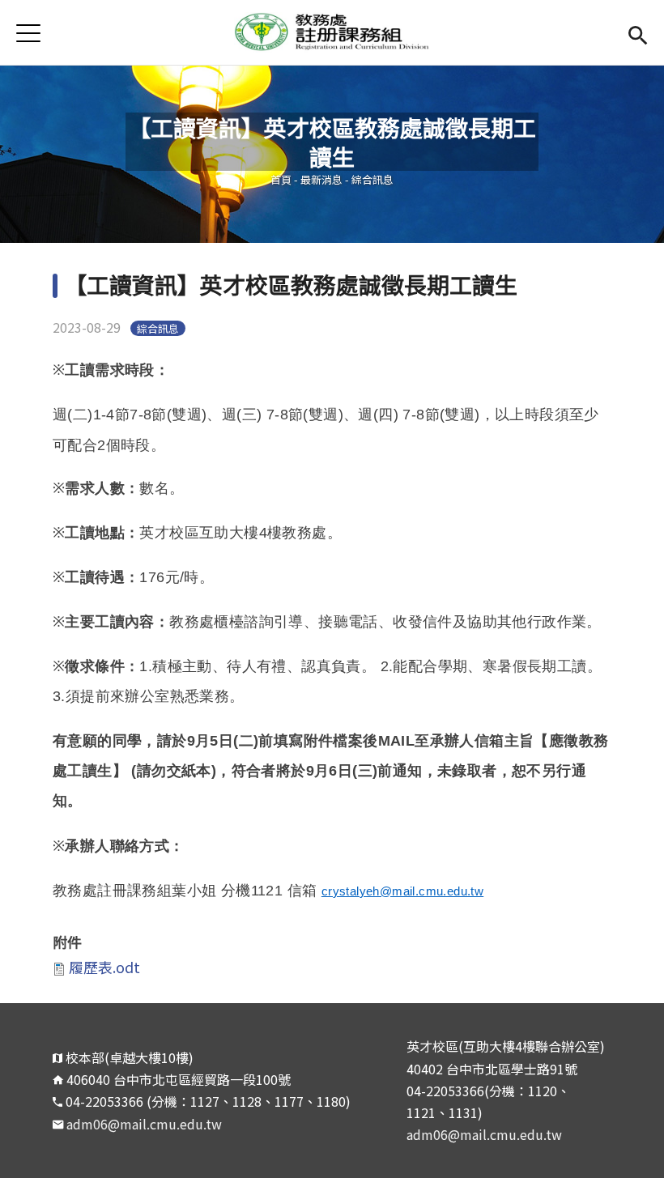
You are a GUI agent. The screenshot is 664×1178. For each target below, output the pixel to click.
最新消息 (321, 179)
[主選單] (28, 33)
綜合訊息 (372, 179)
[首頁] (332, 32)
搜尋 (637, 33)
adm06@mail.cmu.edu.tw (144, 1123)
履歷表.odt (104, 966)
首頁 (281, 179)
